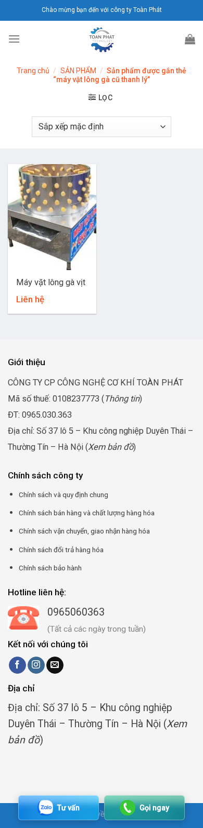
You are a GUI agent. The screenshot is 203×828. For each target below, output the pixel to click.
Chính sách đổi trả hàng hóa (61, 549)
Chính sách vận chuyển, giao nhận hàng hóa (84, 531)
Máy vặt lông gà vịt (50, 282)
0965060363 (76, 612)
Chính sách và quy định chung (63, 494)
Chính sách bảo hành (50, 568)
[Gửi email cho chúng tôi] (55, 665)
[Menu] (14, 38)
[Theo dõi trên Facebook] (17, 665)
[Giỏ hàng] (190, 39)
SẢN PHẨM (78, 70)
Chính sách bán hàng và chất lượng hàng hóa (87, 513)
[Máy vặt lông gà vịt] (52, 217)
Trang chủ (33, 70)
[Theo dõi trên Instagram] (36, 665)
